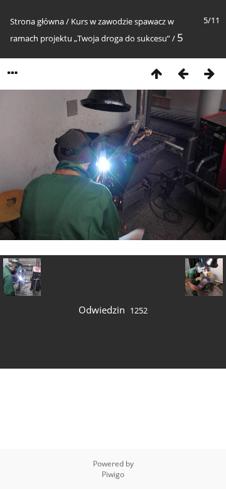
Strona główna (37, 21)
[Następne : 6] (209, 73)
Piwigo (113, 474)
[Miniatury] (156, 73)
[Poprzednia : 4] (183, 73)
